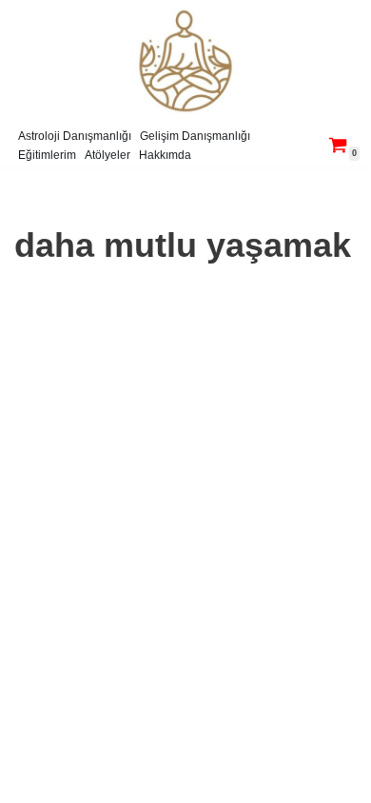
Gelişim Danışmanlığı (195, 136)
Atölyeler (107, 155)
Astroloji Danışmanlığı (74, 136)
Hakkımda (165, 155)
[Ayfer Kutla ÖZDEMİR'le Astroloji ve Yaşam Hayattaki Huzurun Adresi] (185, 61)
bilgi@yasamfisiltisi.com (165, 783)
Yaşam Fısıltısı (124, 761)
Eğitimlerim (47, 155)
